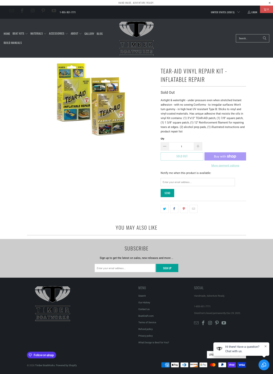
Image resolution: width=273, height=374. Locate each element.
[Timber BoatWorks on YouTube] (54, 10)
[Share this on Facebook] (174, 209)
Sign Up (167, 268)
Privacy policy (145, 335)
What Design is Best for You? (153, 342)
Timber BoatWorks (45, 365)
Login (254, 12)
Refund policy (145, 329)
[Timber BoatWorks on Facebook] (22, 10)
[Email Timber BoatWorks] (11, 10)
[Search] (264, 38)
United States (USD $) (223, 12)
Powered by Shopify (66, 365)
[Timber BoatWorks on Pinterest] (43, 10)
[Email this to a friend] (194, 209)
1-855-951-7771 (68, 12)
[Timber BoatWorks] (137, 38)
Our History (144, 302)
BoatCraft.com (146, 315)
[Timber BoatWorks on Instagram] (32, 10)
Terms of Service (147, 322)
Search (142, 295)
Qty (162, 138)
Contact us (144, 309)
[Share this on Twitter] (165, 209)
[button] (20, 33)
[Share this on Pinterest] (184, 209)
